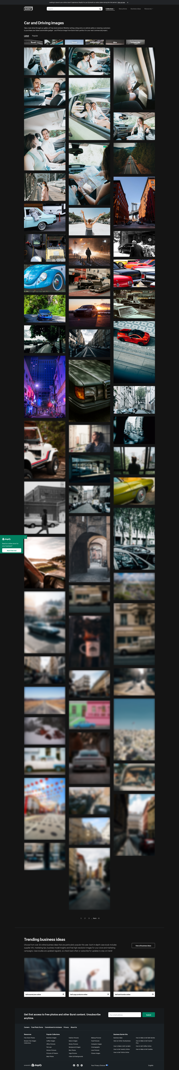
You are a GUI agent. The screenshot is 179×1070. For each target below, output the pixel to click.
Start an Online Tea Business (122, 1041)
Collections (109, 8)
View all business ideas (143, 945)
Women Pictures (51, 1050)
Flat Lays (49, 1047)
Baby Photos (50, 1056)
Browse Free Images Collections (30, 1042)
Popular (35, 35)
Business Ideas (118, 1038)
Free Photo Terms (37, 1027)
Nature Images (73, 1041)
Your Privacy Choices (98, 1065)
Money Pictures (73, 1044)
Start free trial (11, 550)
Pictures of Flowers (52, 1053)
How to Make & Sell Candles (144, 1049)
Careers (26, 1027)
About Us (74, 1027)
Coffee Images (50, 1041)
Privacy (66, 1027)
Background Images (74, 1047)
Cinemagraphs (95, 1047)
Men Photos (72, 1050)
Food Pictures (95, 1041)
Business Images (51, 1038)
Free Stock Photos (29, 1038)
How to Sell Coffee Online (143, 1046)
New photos (123, 8)
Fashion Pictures (74, 1038)
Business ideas (136, 8)
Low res (58, 73)
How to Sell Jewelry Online (122, 1049)
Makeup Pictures (96, 1038)
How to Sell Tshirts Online (121, 1052)
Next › (95, 918)
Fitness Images (95, 1053)
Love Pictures (95, 1050)
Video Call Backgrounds (76, 1056)
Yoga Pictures (73, 1053)
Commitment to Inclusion (53, 1027)
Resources (148, 8)
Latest (26, 35)
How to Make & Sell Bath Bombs (145, 1038)
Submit (148, 1014)
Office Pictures (50, 1044)
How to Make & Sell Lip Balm (122, 1046)
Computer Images (96, 1044)
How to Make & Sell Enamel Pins (144, 1042)
